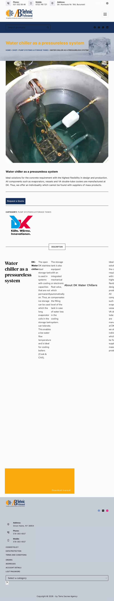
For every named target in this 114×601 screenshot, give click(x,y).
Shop (14, 50)
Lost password (13, 571)
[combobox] (25, 27)
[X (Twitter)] (103, 511)
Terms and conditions (16, 555)
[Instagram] (107, 511)
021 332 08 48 (19, 4)
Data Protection (13, 551)
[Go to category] (7, 583)
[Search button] (47, 27)
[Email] (99, 27)
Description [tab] (57, 247)
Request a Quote (15, 201)
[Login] (107, 3)
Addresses (11, 564)
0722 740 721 (41, 4)
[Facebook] (95, 27)
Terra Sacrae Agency (67, 596)
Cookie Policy (12, 547)
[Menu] (105, 14)
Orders (9, 560)
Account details (13, 568)
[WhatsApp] (103, 27)
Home (8, 50)
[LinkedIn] (107, 27)
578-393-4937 (19, 534)
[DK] (21, 225)
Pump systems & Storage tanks (33, 50)
